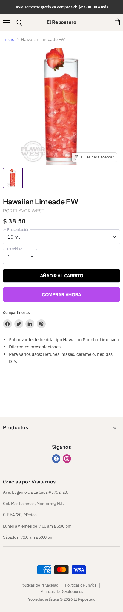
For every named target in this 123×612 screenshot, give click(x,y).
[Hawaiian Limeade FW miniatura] (12, 178)
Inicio (8, 39)
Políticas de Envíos (80, 585)
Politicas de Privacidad (39, 585)
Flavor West (28, 211)
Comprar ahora (61, 294)
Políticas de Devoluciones (61, 591)
